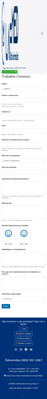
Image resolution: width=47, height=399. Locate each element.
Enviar (6, 306)
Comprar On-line (9, 72)
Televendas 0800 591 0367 (15, 68)
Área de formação (9, 167)
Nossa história (24, 338)
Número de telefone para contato (16, 140)
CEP (4, 126)
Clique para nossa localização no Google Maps (24, 376)
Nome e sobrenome (10, 95)
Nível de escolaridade (11, 156)
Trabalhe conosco (24, 343)
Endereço (6, 112)
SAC (24, 329)
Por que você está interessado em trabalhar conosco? (21, 273)
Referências (7, 203)
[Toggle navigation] (42, 33)
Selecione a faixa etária (11, 294)
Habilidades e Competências (14, 249)
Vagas (5, 84)
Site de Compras (24, 334)
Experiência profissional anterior (16, 179)
